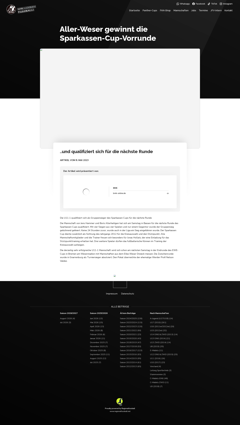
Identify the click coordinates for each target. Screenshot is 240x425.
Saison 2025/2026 (99, 313)
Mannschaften (180, 10)
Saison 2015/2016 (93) (130, 354)
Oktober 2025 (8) (98, 350)
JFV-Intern (216, 10)
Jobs (193, 10)
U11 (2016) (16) (157, 358)
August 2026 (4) (67, 318)
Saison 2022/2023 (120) (131, 326)
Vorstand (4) (155, 366)
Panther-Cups (149, 10)
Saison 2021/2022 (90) (130, 330)
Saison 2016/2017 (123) (131, 350)
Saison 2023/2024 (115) (131, 322)
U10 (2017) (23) (157, 362)
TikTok (214, 4)
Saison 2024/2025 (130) (131, 318)
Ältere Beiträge (128, 313)
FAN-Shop (165, 10)
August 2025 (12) (98, 358)
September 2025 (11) (100, 354)
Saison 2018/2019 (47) (130, 342)
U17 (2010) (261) (158, 322)
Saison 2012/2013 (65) (130, 366)
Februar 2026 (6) (97, 334)
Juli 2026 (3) (65, 322)
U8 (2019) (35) (157, 346)
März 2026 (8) (96, 330)
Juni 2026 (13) (96, 318)
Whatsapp (185, 4)
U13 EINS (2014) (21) (160, 338)
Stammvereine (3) (158, 374)
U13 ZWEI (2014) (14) (160, 342)
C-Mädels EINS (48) (159, 378)
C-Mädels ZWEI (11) (159, 382)
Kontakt (228, 10)
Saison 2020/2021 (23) (130, 334)
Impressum (112, 293)
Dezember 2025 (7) (99, 342)
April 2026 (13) (97, 326)
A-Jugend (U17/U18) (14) (161, 318)
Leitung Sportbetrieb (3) (161, 370)
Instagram (227, 4)
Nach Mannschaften (159, 313)
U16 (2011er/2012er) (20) (162, 326)
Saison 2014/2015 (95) (130, 358)
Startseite (134, 10)
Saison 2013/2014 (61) (130, 362)
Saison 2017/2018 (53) (130, 346)
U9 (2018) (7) (156, 386)
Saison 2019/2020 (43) (130, 338)
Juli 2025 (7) (95, 362)
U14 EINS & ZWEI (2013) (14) (164, 334)
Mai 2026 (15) (96, 322)
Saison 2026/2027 (69, 313)
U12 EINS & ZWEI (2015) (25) (164, 354)
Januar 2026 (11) (97, 338)
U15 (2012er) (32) (158, 330)
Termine (203, 10)
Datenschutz (127, 293)
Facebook (200, 4)
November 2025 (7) (99, 346)
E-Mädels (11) (156, 350)
